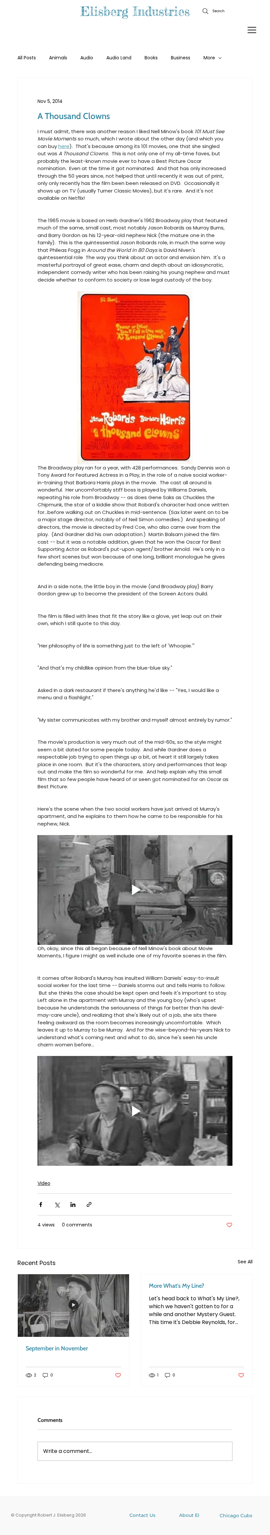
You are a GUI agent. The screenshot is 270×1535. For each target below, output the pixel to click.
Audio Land (118, 58)
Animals (58, 58)
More (209, 58)
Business (180, 58)
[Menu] (252, 30)
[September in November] (73, 1305)
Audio (86, 58)
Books (151, 58)
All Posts (26, 58)
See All (245, 1261)
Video (44, 1183)
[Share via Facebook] (41, 1204)
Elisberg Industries (135, 11)
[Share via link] (89, 1204)
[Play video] (135, 890)
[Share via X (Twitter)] (57, 1204)
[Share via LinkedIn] (73, 1204)
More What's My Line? (176, 1285)
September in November (57, 1348)
